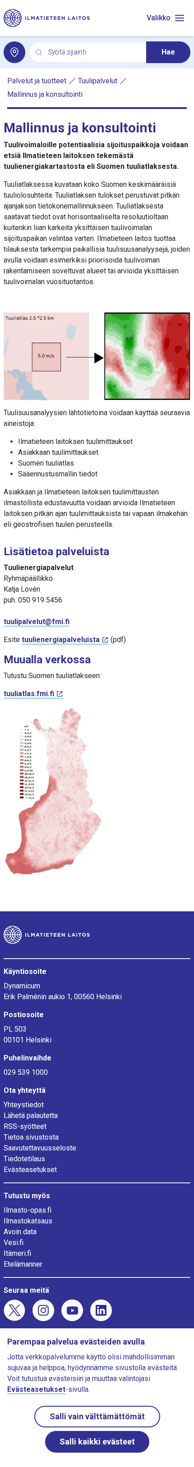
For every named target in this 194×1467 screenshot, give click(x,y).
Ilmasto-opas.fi (27, 1210)
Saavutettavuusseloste (40, 1148)
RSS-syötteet (25, 1126)
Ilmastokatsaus (28, 1221)
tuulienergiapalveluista (61, 639)
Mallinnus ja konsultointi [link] (45, 94)
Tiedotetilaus (24, 1159)
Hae (168, 52)
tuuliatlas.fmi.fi (29, 693)
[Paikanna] (14, 52)
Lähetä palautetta (31, 1115)
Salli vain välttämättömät (97, 1416)
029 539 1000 (26, 1072)
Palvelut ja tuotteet (36, 81)
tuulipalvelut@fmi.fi (36, 621)
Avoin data (20, 1231)
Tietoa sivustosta (31, 1137)
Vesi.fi (13, 1242)
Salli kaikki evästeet (97, 1441)
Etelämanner (23, 1264)
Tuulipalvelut (97, 81)
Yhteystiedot (24, 1104)
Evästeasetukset (30, 1169)
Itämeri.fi (17, 1253)
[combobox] (93, 52)
